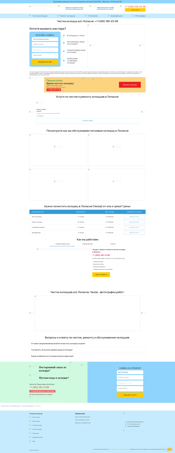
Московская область (15, 406)
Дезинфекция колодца (37, 437)
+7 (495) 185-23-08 (135, 6)
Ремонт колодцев (67, 16)
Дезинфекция (116, 16)
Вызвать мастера (135, 9)
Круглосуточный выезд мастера (82, 416)
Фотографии (140, 16)
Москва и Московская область (135, 422)
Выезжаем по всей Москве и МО (83, 422)
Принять (169, 449)
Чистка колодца (36, 417)
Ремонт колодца (36, 421)
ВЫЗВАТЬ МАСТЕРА (45, 62)
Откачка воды (35, 433)
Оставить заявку (87, 120)
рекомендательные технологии (121, 449)
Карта (33, 441)
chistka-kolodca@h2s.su (133, 426)
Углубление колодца (37, 425)
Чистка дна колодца (37, 429)
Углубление (93, 16)
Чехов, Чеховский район (27, 406)
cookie (110, 449)
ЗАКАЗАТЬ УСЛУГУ (134, 216)
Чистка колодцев (40, 16)
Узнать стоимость (101, 274)
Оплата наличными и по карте (82, 419)
